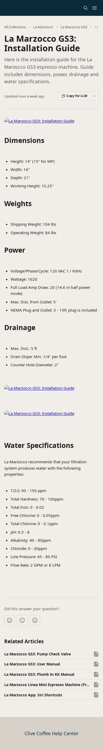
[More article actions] (94, 96)
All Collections (15, 27)
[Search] (85, 8)
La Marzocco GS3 (73, 27)
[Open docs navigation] (94, 8)
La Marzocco (43, 27)
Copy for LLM (77, 96)
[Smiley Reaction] (35, 620)
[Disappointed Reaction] (9, 620)
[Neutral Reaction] (22, 620)
